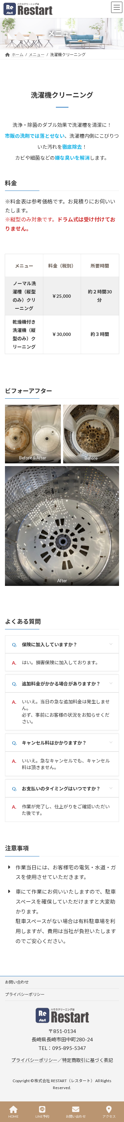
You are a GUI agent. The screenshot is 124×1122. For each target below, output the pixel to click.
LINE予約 (42, 1116)
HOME (13, 1116)
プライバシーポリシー (25, 994)
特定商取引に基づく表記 (87, 1060)
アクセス (109, 1116)
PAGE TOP (114, 1091)
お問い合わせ (17, 982)
